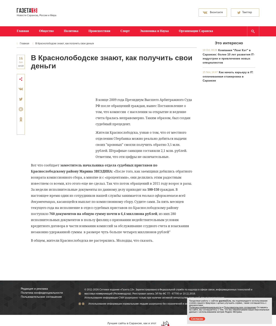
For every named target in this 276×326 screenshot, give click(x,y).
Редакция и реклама (34, 288)
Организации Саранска (196, 31)
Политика (71, 31)
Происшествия (99, 31)
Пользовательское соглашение (41, 296)
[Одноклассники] (21, 119)
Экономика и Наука (154, 31)
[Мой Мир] (21, 109)
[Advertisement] (104, 83)
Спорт (125, 31)
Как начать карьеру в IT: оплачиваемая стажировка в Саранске (228, 76)
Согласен (197, 318)
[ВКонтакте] (21, 89)
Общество (46, 31)
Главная (23, 31)
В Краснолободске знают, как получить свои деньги (64, 43)
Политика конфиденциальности (42, 292)
